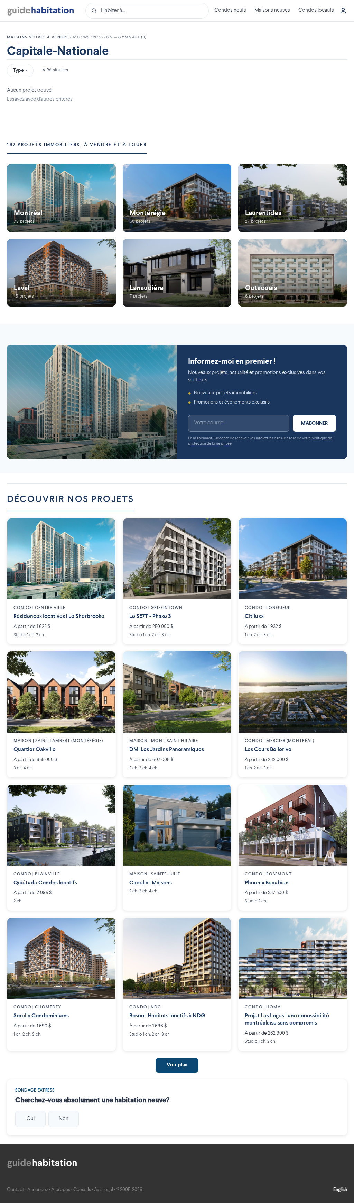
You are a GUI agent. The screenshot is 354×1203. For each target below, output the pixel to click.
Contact (15, 1189)
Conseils (82, 1189)
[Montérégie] (177, 198)
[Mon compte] (343, 10)
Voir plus (177, 1065)
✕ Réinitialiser (55, 70)
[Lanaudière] (177, 273)
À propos (60, 1189)
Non (63, 1119)
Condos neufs (230, 10)
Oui (31, 1119)
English (340, 1189)
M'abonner (314, 423)
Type (20, 70)
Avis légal (103, 1189)
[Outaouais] (292, 273)
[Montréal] (61, 198)
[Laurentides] (292, 198)
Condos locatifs (316, 10)
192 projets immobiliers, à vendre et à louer (77, 145)
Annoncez (37, 1189)
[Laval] (61, 273)
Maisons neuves (272, 10)
